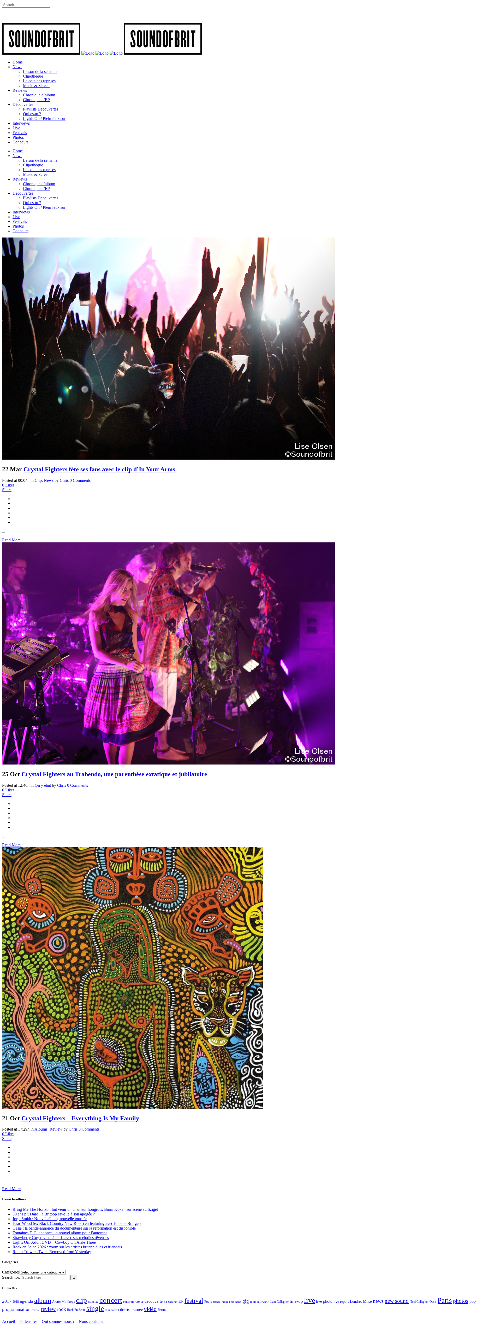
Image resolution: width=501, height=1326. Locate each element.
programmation (16, 1309)
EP (180, 1301)
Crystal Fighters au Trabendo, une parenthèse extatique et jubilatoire (114, 774)
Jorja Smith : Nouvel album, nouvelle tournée (50, 1219)
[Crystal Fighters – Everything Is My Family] (132, 1107)
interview (263, 1301)
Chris (64, 480)
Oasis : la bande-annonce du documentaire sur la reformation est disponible (74, 1228)
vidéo (150, 1309)
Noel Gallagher (419, 1302)
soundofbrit (112, 1309)
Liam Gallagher (279, 1302)
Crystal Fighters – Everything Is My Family (80, 1118)
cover (139, 1301)
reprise (36, 1309)
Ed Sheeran (170, 1301)
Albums (40, 1129)
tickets (124, 1310)
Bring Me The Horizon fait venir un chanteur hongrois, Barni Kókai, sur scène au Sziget (85, 1209)
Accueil (8, 1321)
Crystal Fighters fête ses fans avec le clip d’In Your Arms (99, 469)
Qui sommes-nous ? (58, 1321)
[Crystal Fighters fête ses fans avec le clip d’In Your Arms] (168, 458)
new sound (397, 1301)
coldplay (93, 1301)
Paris (445, 1300)
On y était (43, 785)
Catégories (11, 1272)
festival (193, 1300)
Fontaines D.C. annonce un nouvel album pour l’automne (60, 1233)
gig (245, 1301)
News (48, 480)
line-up (296, 1301)
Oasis (433, 1302)
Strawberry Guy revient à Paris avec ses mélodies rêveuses (61, 1237)
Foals (208, 1302)
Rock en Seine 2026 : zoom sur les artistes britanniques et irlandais (67, 1247)
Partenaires (28, 1321)
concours (128, 1302)
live (309, 1300)
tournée (136, 1309)
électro (162, 1310)
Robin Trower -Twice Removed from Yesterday (52, 1251)
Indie (253, 1301)
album (42, 1300)
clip (81, 1300)
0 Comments (80, 480)
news (378, 1301)
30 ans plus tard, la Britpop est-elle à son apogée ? (54, 1214)
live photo (324, 1301)
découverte (154, 1301)
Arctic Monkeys (63, 1302)
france (216, 1301)
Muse (367, 1301)
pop (472, 1301)
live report (341, 1301)
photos (460, 1301)
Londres (356, 1302)
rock (61, 1309)
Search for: (11, 1277)
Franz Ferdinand (231, 1301)
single (95, 1308)
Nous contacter (91, 1321)
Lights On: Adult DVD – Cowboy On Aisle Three (54, 1242)
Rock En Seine (76, 1310)
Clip (38, 480)
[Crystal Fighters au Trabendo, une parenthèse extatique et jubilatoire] (168, 763)
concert (110, 1300)
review (48, 1309)
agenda (26, 1301)
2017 (6, 1301)
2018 (16, 1302)
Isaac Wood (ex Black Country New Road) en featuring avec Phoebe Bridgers (77, 1223)
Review (56, 1129)
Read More (11, 540)
